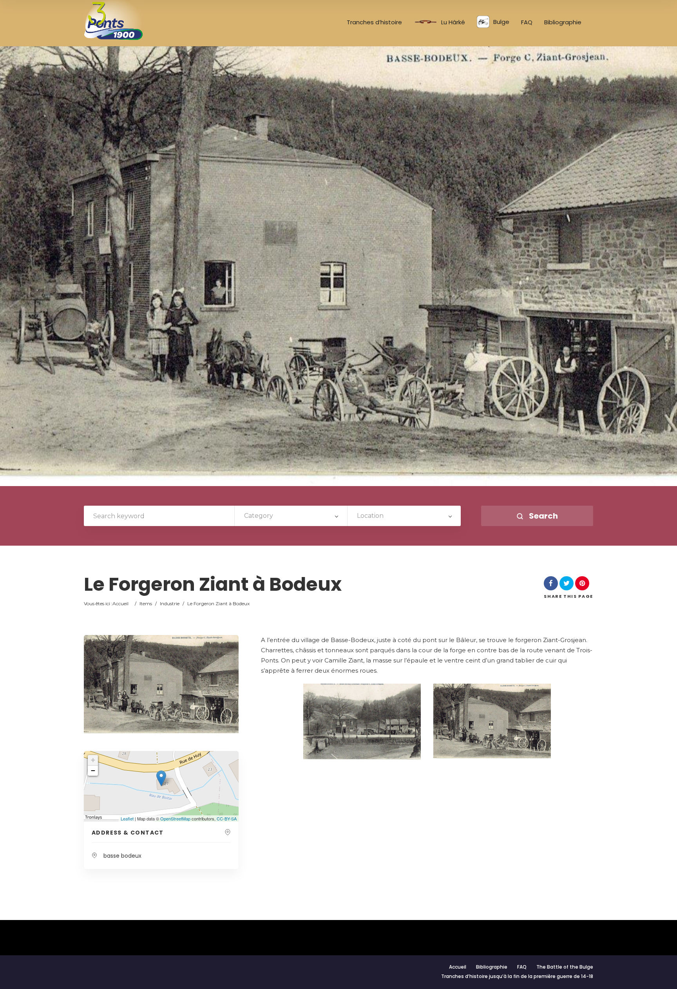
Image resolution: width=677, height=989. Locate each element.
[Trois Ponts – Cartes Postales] (114, 20)
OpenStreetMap (175, 818)
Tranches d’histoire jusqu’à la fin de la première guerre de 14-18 (517, 976)
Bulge (501, 22)
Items (145, 603)
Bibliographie (562, 22)
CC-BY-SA (227, 818)
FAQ (526, 22)
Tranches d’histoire (374, 22)
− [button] (93, 770)
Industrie (169, 603)
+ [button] (93, 760)
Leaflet (127, 818)
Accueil (120, 603)
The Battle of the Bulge (564, 967)
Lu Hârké (453, 22)
